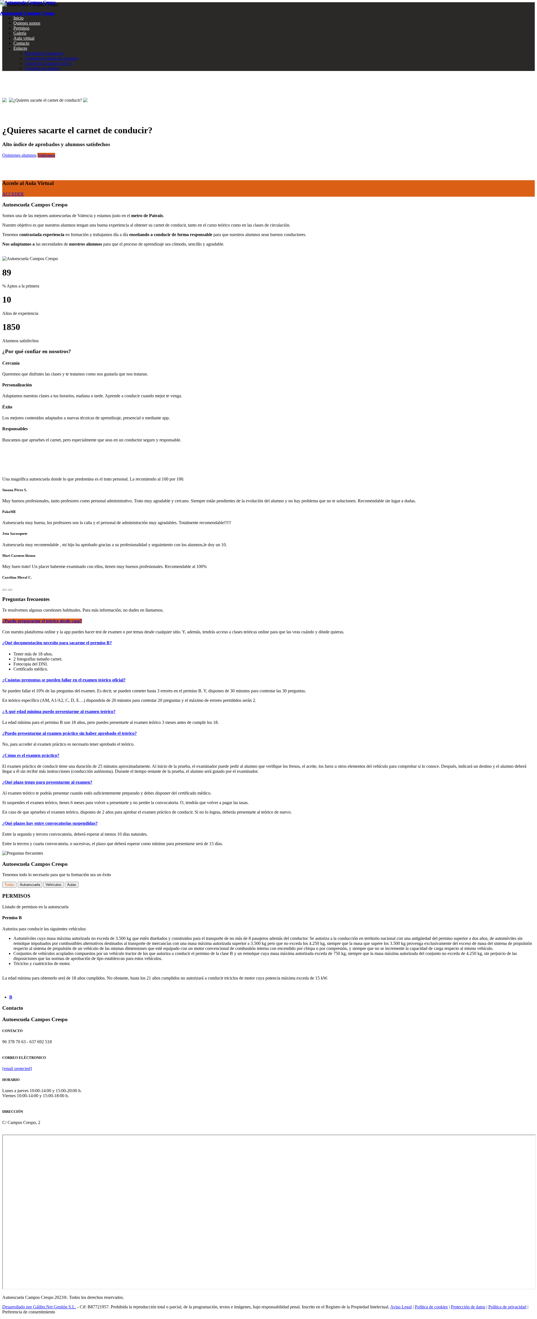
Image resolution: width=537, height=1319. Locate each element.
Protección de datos (468, 1306)
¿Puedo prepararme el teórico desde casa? (42, 621)
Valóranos (46, 155)
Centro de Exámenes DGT (48, 63)
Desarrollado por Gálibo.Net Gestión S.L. (39, 1306)
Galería (19, 33)
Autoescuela (30, 885)
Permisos (21, 28)
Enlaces (20, 48)
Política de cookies (431, 1306)
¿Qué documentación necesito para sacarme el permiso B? (57, 642)
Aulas (71, 885)
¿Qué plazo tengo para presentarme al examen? (47, 782)
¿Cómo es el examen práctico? (30, 755)
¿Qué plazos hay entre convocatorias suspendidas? (50, 823)
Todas (9, 885)
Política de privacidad (507, 1306)
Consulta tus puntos (42, 68)
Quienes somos (26, 23)
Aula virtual (23, 38)
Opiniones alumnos (19, 155)
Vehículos (54, 885)
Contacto (21, 43)
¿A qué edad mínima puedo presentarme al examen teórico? (59, 711)
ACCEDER (13, 194)
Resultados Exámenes (44, 53)
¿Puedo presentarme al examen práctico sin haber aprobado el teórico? (69, 733)
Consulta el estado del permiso (51, 58)
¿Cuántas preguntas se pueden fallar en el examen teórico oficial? (64, 680)
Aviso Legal (401, 1306)
